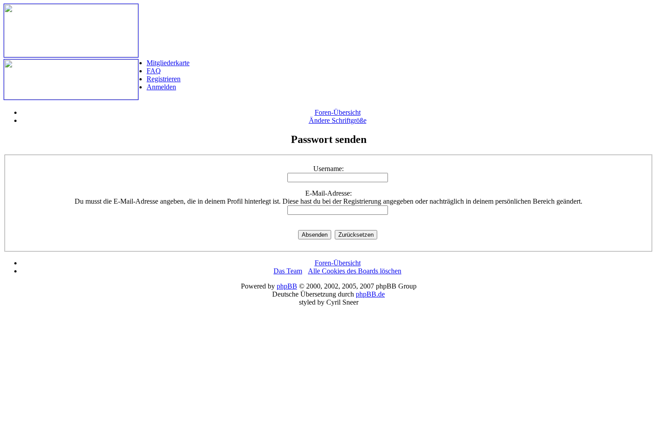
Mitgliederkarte (168, 63)
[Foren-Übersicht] (71, 55)
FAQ (154, 71)
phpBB (287, 286)
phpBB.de (370, 294)
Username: (328, 168)
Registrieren (164, 79)
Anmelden (161, 87)
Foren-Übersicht (338, 112)
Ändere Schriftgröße (337, 120)
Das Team (288, 271)
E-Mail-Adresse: (328, 193)
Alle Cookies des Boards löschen (354, 271)
